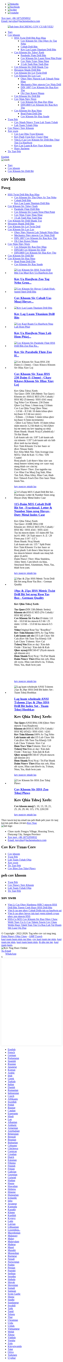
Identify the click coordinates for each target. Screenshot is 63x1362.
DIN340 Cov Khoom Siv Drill (30, 249)
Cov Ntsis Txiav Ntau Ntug (35, 61)
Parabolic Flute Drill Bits (33, 55)
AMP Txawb (35, 936)
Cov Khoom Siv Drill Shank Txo (31, 67)
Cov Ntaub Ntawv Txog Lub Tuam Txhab (36, 122)
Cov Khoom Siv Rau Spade (35, 116)
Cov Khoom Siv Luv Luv (27, 75)
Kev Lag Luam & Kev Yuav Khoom (33, 145)
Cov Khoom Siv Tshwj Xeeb (29, 52)
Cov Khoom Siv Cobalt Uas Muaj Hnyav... (32, 299)
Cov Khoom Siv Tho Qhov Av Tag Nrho (35, 197)
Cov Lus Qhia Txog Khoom (28, 134)
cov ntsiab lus (29, 486)
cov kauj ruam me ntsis (44, 939)
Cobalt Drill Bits (29, 46)
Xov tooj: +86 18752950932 (16, 18)
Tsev (10, 32)
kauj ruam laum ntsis (27, 942)
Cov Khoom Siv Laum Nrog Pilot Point (41, 58)
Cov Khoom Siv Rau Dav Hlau (37, 102)
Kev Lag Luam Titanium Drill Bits (38, 49)
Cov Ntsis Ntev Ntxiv (25, 99)
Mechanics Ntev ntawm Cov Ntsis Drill (41, 84)
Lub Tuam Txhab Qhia (26, 125)
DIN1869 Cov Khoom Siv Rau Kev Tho (35, 252)
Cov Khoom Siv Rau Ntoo (28, 110)
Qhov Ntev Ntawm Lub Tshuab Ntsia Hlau (36, 232)
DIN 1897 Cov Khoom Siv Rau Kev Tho (35, 238)
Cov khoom (14, 35)
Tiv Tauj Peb (14, 151)
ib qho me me (46, 942)
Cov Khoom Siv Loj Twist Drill (30, 72)
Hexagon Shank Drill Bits (27, 70)
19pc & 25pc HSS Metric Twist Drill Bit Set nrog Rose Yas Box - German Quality (34, 594)
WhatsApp (10, 953)
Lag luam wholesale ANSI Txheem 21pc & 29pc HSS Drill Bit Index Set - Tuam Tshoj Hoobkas (31, 704)
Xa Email (6, 950)
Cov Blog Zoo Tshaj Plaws (22, 868)
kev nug (18, 486)
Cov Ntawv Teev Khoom (21, 128)
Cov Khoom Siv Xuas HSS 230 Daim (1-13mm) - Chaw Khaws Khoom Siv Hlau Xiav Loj (34, 379)
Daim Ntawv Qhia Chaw (14, 936)
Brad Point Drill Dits (31, 113)
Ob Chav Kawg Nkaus (32, 93)
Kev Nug (32, 823)
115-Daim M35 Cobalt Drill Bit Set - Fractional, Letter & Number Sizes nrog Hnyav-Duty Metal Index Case (33, 509)
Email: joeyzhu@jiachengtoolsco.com (20, 21)
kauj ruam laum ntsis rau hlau (16, 939)
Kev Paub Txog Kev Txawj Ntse (31, 136)
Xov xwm (13, 131)
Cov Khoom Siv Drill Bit (27, 96)
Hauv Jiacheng (21, 148)
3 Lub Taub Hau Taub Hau (34, 64)
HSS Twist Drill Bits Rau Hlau (30, 38)
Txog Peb (13, 119)
